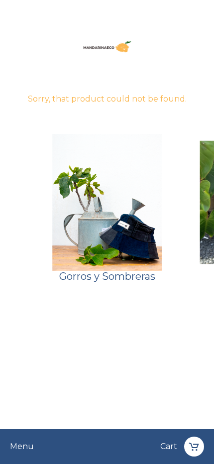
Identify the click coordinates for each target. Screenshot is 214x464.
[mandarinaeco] (107, 48)
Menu (22, 446)
